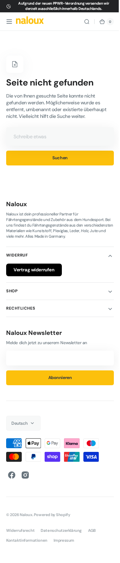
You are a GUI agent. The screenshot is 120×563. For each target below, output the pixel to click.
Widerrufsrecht (20, 530)
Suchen (57, 158)
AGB (92, 530)
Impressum (64, 540)
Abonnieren (58, 377)
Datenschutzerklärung (61, 530)
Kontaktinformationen (26, 540)
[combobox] (57, 136)
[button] (9, 21)
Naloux (26, 514)
